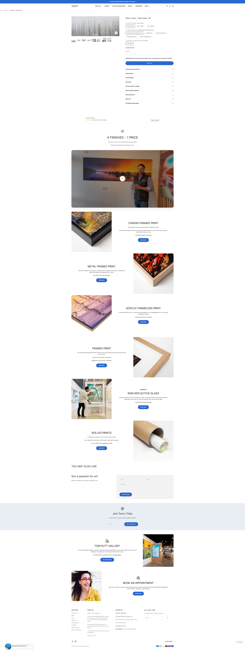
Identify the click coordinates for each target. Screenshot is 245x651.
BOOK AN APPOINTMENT (119, 6)
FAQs (72, 618)
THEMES (106, 6)
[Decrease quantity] (127, 54)
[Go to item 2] (79, 40)
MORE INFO (143, 240)
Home (1, 10)
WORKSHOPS (138, 6)
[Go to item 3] (84, 40)
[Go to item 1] (73, 41)
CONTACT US (74, 613)
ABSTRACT (6, 10)
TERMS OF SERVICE (76, 630)
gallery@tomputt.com (121, 625)
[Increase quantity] (135, 54)
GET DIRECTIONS (107, 559)
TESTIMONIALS (75, 622)
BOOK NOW (138, 593)
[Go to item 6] (99, 40)
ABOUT (147, 6)
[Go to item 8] (109, 40)
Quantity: (128, 51)
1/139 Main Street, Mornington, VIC (124, 616)
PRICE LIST (74, 620)
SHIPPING (73, 625)
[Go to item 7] (104, 40)
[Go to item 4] (89, 40)
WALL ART (98, 6)
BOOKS (130, 6)
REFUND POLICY (75, 627)
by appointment (117, 555)
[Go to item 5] (94, 40)
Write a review (155, 120)
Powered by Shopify (84, 646)
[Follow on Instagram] (75, 641)
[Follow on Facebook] (72, 641)
